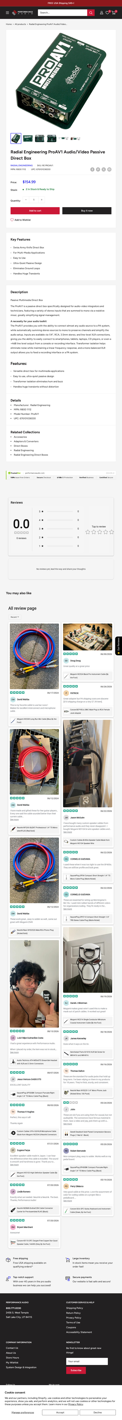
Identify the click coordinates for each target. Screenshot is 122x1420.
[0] (113, 12)
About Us (11, 1352)
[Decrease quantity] (26, 200)
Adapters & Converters (26, 441)
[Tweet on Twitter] (104, 169)
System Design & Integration (21, 1367)
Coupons (71, 1327)
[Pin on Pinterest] (98, 169)
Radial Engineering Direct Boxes (31, 454)
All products (20, 24)
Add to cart (35, 210)
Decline (98, 1412)
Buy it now (87, 210)
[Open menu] (7, 12)
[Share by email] (109, 169)
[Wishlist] (107, 12)
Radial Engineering (22, 165)
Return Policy (73, 1313)
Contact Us (12, 1348)
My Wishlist (12, 1362)
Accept (60, 1412)
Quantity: (16, 200)
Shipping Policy (74, 1308)
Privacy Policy (75, 1404)
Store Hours (12, 1357)
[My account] (101, 12)
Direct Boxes (21, 445)
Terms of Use (73, 1322)
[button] (113, 12)
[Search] (91, 12)
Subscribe (76, 1370)
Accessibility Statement (79, 1332)
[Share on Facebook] (92, 169)
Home (9, 24)
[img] (21, 533)
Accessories (20, 436)
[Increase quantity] (42, 200)
